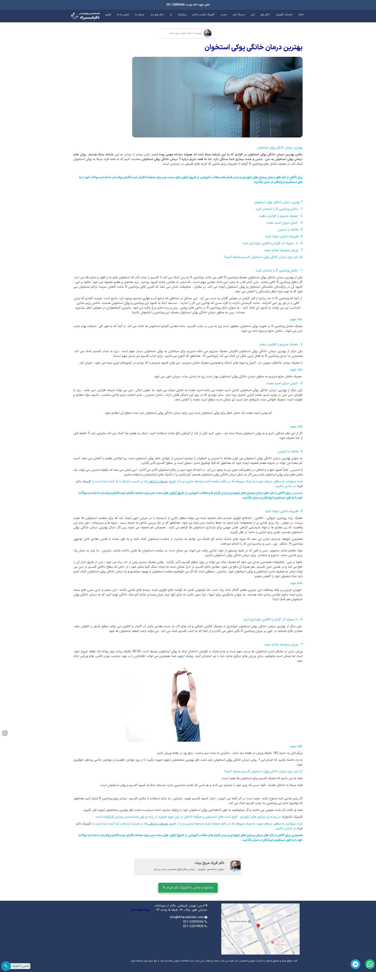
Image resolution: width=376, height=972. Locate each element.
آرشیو (108, 15)
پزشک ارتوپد (185, 656)
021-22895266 (193, 922)
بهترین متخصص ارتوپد (178, 760)
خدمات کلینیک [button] (284, 15)
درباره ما (139, 15)
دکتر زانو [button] (265, 15)
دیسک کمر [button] (239, 15)
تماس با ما (123, 15)
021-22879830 (193, 926)
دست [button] (224, 15)
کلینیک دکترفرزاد (292, 817)
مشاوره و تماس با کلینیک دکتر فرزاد (189, 887)
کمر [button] (253, 15)
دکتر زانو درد (157, 15)
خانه (301, 15)
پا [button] (171, 15)
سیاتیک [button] (182, 15)
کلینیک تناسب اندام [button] (203, 15)
